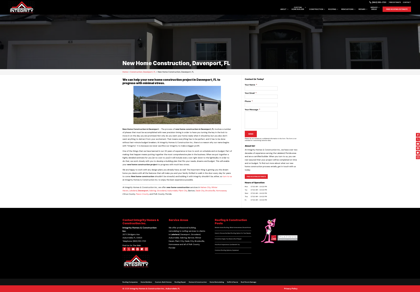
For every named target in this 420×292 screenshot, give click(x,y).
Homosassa (221, 190)
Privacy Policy (291, 288)
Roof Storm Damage (248, 282)
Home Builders (146, 282)
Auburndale (172, 190)
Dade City (200, 190)
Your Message (252, 109)
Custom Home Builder (297, 8)
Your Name (251, 85)
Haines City (205, 187)
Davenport (143, 190)
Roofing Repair (180, 282)
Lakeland (133, 190)
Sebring (152, 190)
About (283, 9)
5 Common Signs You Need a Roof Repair (228, 239)
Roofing (332, 9)
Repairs (362, 9)
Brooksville (210, 190)
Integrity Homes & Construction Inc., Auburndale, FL (155, 288)
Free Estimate (395, 2)
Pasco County (142, 194)
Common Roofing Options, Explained (227, 250)
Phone (249, 101)
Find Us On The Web (131, 245)
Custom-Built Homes (163, 282)
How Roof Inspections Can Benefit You (227, 244)
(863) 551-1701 (379, 2)
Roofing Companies (130, 282)
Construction (316, 9)
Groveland (161, 190)
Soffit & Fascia (232, 282)
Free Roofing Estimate (397, 9)
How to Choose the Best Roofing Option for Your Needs (233, 233)
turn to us (227, 176)
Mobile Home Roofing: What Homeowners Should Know (233, 227)
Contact (407, 2)
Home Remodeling (217, 282)
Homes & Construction (198, 282)
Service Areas (374, 8)
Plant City (182, 190)
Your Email (250, 93)
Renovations (347, 9)
